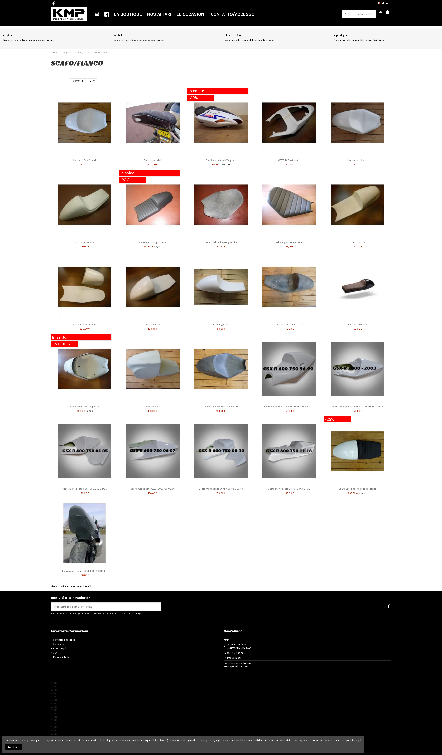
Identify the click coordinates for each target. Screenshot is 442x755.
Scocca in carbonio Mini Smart (221, 406)
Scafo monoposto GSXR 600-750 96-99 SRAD (289, 406)
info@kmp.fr (234, 657)
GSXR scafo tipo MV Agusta (221, 160)
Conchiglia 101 (221, 324)
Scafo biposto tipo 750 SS (152, 242)
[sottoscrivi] (157, 607)
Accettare (13, 747)
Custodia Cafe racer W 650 (289, 324)
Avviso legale (60, 648)
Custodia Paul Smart (84, 160)
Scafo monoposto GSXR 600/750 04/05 (84, 488)
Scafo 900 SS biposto (85, 324)
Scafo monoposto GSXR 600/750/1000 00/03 (357, 406)
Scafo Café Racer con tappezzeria (357, 488)
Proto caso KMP (153, 160)
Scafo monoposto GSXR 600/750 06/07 (153, 488)
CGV (55, 652)
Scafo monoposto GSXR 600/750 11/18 (289, 488)
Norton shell (153, 406)
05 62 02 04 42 (235, 652)
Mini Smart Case (357, 160)
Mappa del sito (61, 657)
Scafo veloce (153, 324)
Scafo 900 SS (357, 242)
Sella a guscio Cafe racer (289, 242)
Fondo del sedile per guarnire (221, 242)
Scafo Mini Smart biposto (84, 406)
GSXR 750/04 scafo (289, 160)
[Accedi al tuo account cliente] (381, 12)
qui (359, 740)
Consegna (58, 644)
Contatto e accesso (64, 639)
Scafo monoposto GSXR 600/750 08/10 (221, 488)
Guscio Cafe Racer (84, 242)
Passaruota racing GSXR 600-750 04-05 (84, 570)
